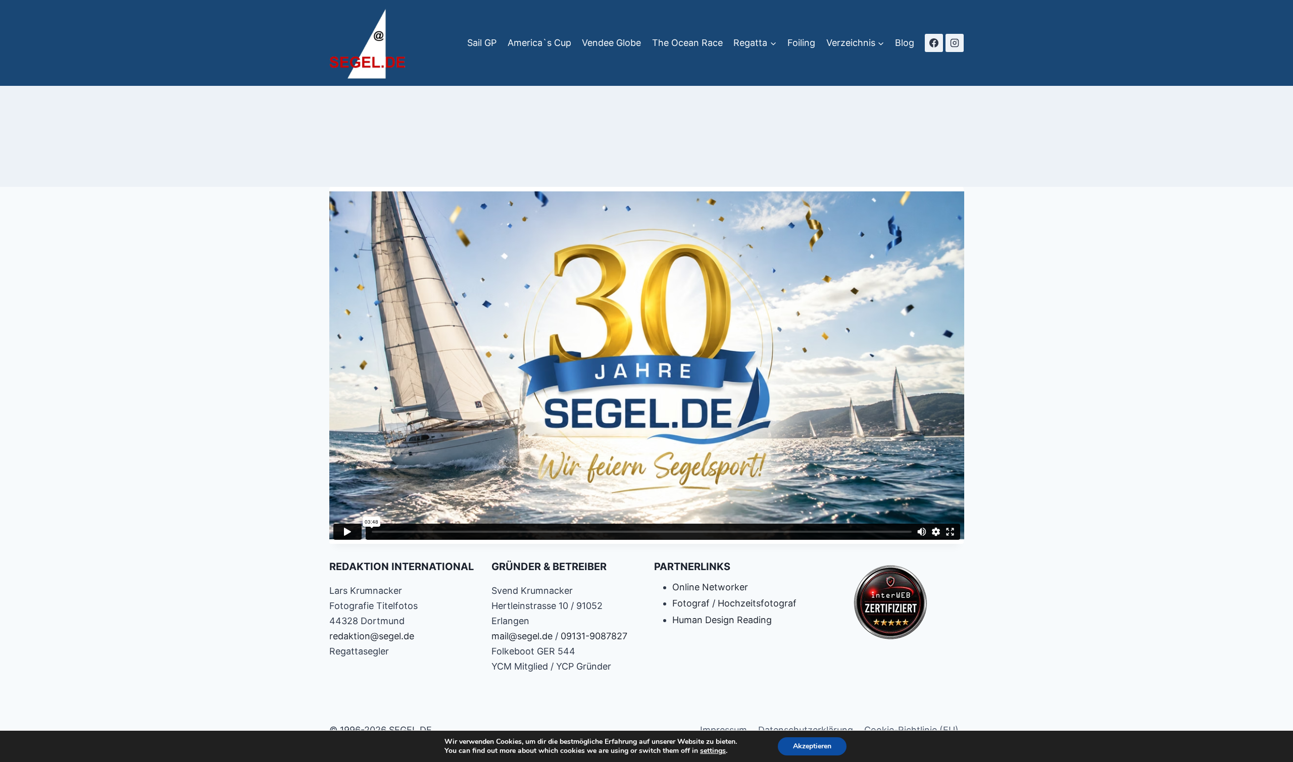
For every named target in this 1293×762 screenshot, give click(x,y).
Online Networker (710, 587)
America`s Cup (539, 42)
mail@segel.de (522, 636)
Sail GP (481, 42)
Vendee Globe (611, 42)
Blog (904, 42)
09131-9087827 (594, 636)
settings (713, 750)
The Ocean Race (687, 42)
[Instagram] (955, 43)
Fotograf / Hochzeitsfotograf (734, 603)
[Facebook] (934, 43)
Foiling (801, 42)
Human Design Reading (722, 620)
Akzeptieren (812, 746)
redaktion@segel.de (371, 636)
